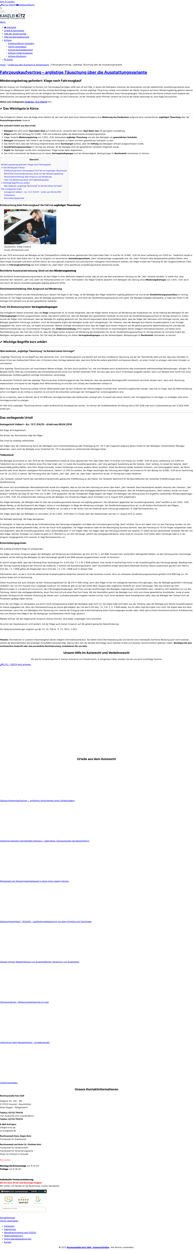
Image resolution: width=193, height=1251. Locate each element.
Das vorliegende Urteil (11, 189)
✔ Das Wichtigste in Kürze (13, 167)
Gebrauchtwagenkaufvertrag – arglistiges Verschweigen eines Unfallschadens (37, 800)
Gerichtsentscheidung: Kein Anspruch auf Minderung (28, 177)
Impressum (9, 1226)
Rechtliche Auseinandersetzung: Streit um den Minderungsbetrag (33, 174)
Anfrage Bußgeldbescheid (20, 50)
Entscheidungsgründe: (14, 198)
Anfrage (8, 40)
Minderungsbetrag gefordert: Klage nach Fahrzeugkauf (26, 164)
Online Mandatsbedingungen (17, 1239)
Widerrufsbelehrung (13, 1236)
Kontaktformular (7, 1217)
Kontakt (7, 1242)
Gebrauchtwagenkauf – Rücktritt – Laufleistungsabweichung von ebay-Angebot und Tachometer (46, 921)
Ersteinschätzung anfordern (21, 43)
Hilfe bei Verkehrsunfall (15, 34)
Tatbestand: (9, 195)
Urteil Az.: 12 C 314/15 (36, 102)
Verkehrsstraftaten (9, 1083)
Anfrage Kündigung (17, 56)
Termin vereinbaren (17, 46)
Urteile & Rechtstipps (14, 30)
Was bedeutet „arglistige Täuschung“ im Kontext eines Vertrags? (33, 186)
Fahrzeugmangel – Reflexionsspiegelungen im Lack (24, 1002)
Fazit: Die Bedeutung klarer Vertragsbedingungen (26, 180)
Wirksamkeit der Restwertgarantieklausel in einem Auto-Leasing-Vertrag (34, 881)
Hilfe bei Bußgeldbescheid (16, 37)
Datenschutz (10, 1229)
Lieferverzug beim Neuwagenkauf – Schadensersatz (25, 1042)
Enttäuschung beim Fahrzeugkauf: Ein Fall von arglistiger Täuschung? (35, 170)
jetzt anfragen (24, 664)
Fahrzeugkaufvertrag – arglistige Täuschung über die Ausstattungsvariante (73, 72)
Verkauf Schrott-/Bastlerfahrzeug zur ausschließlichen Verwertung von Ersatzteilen (39, 962)
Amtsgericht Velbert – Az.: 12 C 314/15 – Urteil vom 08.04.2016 (32, 192)
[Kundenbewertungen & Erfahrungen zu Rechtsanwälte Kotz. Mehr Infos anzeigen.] (23, 1212)
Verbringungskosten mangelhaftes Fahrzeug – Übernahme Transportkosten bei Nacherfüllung (44, 841)
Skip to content (7, 1)
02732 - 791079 (9, 664)
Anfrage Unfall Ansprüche (20, 53)
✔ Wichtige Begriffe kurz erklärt (15, 183)
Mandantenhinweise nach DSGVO (20, 1232)
